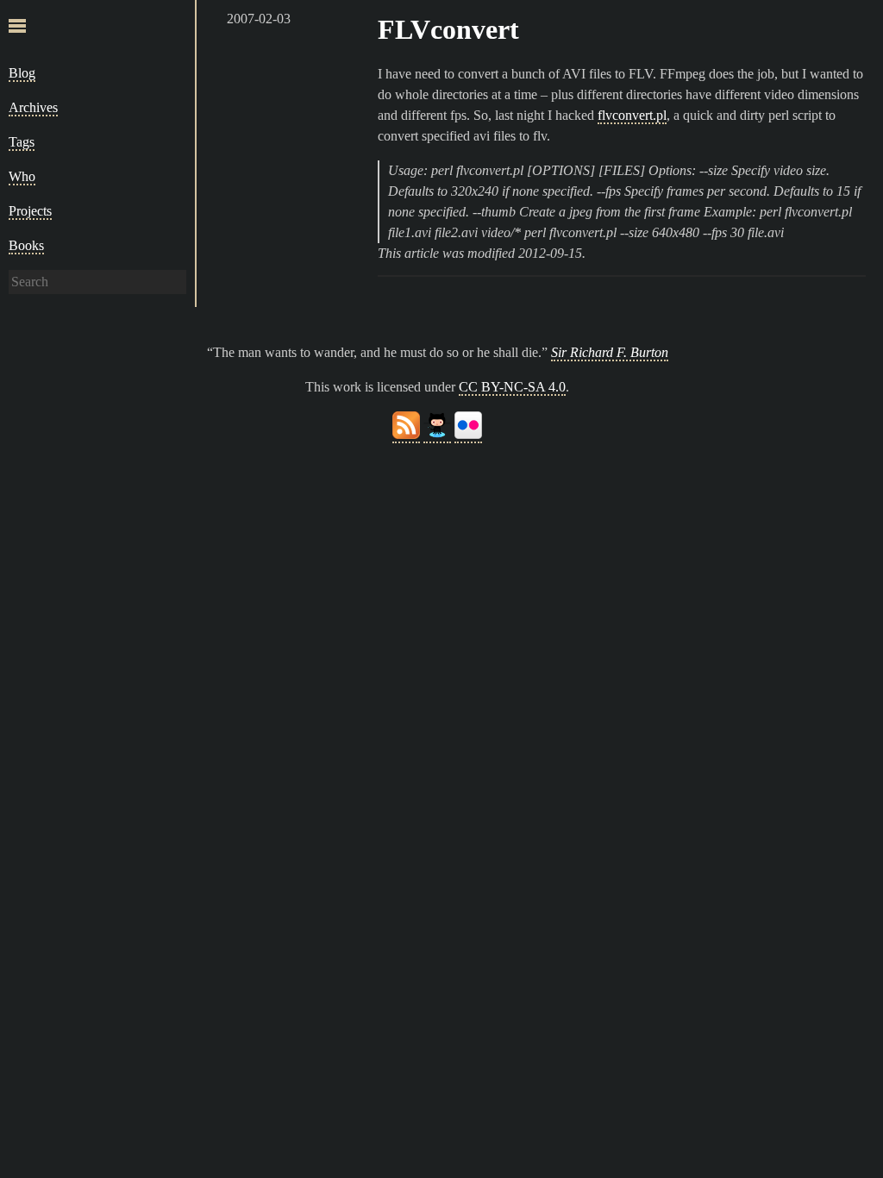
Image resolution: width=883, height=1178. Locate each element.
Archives (33, 107)
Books (26, 245)
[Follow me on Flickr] (468, 435)
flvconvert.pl (632, 115)
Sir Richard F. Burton (609, 352)
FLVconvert (448, 29)
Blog (22, 73)
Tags (21, 142)
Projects (30, 211)
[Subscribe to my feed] (406, 435)
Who (22, 176)
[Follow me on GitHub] (437, 435)
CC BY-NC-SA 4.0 (512, 386)
